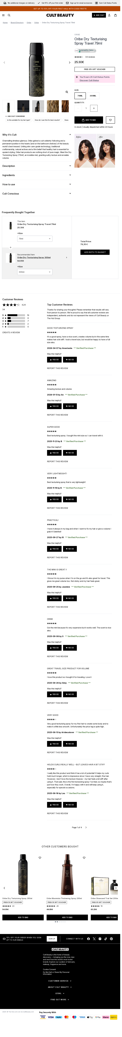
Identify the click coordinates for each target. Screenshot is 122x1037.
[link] (109, 15)
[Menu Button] (3, 15)
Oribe (29, 23)
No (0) (71, 360)
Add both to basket (95, 252)
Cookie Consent (49, 969)
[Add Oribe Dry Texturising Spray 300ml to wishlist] (40, 858)
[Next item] (116, 888)
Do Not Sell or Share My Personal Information (56, 973)
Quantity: (79, 103)
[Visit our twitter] (94, 939)
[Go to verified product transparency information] (85, 51)
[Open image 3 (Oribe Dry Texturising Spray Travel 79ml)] (38, 106)
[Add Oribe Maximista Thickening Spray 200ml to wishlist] (84, 858)
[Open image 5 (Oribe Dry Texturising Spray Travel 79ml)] (68, 106)
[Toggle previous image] (4, 62)
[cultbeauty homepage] (60, 15)
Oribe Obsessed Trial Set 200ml (104, 898)
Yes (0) (55, 360)
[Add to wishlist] (110, 120)
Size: (76, 90)
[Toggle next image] (70, 62)
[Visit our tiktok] (106, 939)
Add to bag (23, 917)
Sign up (52, 939)
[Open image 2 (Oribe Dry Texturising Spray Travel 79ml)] (23, 106)
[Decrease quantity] (78, 108)
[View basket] (115, 15)
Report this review (57, 368)
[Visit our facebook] (88, 939)
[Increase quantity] (94, 108)
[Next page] (86, 827)
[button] (94, 51)
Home (5, 23)
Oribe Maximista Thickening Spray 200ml (64, 898)
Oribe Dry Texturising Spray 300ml (17, 898)
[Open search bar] (9, 15)
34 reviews (90, 57)
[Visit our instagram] (100, 939)
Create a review (11, 332)
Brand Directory (17, 23)
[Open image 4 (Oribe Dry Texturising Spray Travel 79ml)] (53, 106)
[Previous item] (4, 888)
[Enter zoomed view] (67, 92)
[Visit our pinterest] (111, 939)
